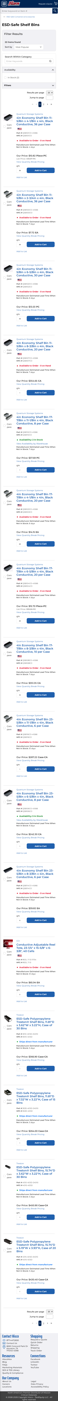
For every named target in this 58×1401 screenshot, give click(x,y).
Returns (34, 1345)
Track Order (36, 1351)
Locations (7, 1387)
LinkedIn (35, 1362)
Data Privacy (37, 1384)
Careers (6, 1384)
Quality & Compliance (12, 1373)
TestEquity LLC (41, 1397)
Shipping (35, 1348)
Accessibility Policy (40, 1387)
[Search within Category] (50, 61)
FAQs (4, 1365)
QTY (18, 166)
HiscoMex (7, 1359)
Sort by (8, 47)
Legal (33, 1381)
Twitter (34, 1365)
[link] (32, 104)
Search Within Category (18, 56)
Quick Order (36, 1342)
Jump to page (37, 97)
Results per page (35, 92)
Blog (4, 1362)
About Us (6, 1381)
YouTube (35, 1367)
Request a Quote (39, 1340)
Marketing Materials (12, 1367)
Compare (9, 126)
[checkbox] (5, 77)
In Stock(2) (13, 77)
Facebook (35, 1359)
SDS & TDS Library (11, 1370)
